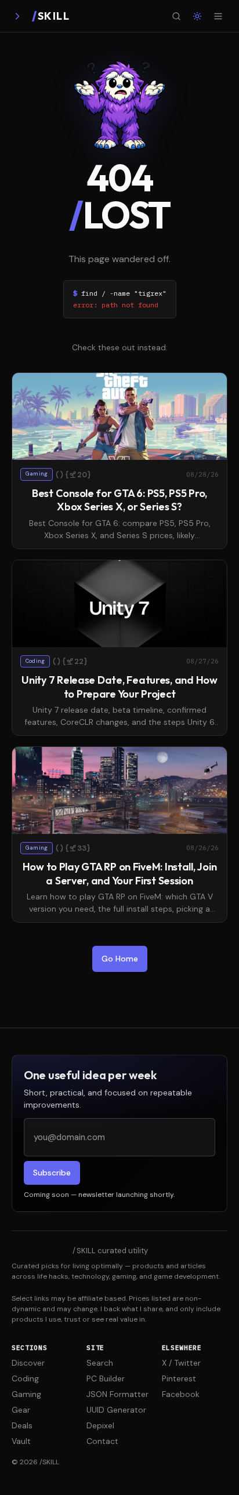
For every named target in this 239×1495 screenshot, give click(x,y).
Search (99, 1363)
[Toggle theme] (197, 16)
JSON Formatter (117, 1394)
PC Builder (105, 1378)
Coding (25, 1378)
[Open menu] (218, 16)
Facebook (181, 1394)
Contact (102, 1441)
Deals (22, 1425)
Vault (21, 1441)
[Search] (176, 16)
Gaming (26, 1394)
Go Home (120, 958)
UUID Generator (116, 1410)
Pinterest (179, 1378)
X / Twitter (181, 1363)
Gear (21, 1410)
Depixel (100, 1425)
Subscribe (52, 1172)
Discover (28, 1363)
